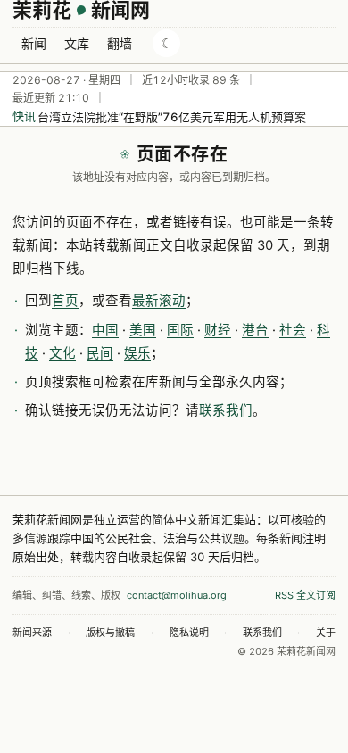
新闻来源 (32, 632)
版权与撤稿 (110, 632)
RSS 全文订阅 (305, 595)
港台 (255, 330)
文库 (76, 43)
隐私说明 (189, 632)
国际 (180, 330)
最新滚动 (159, 301)
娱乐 (137, 353)
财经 (217, 330)
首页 (65, 301)
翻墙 (119, 43)
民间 (100, 353)
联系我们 (226, 410)
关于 (326, 632)
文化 (62, 353)
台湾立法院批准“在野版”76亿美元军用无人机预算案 (171, 117)
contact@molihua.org (177, 595)
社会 (292, 330)
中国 (105, 330)
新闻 (33, 43)
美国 (142, 330)
